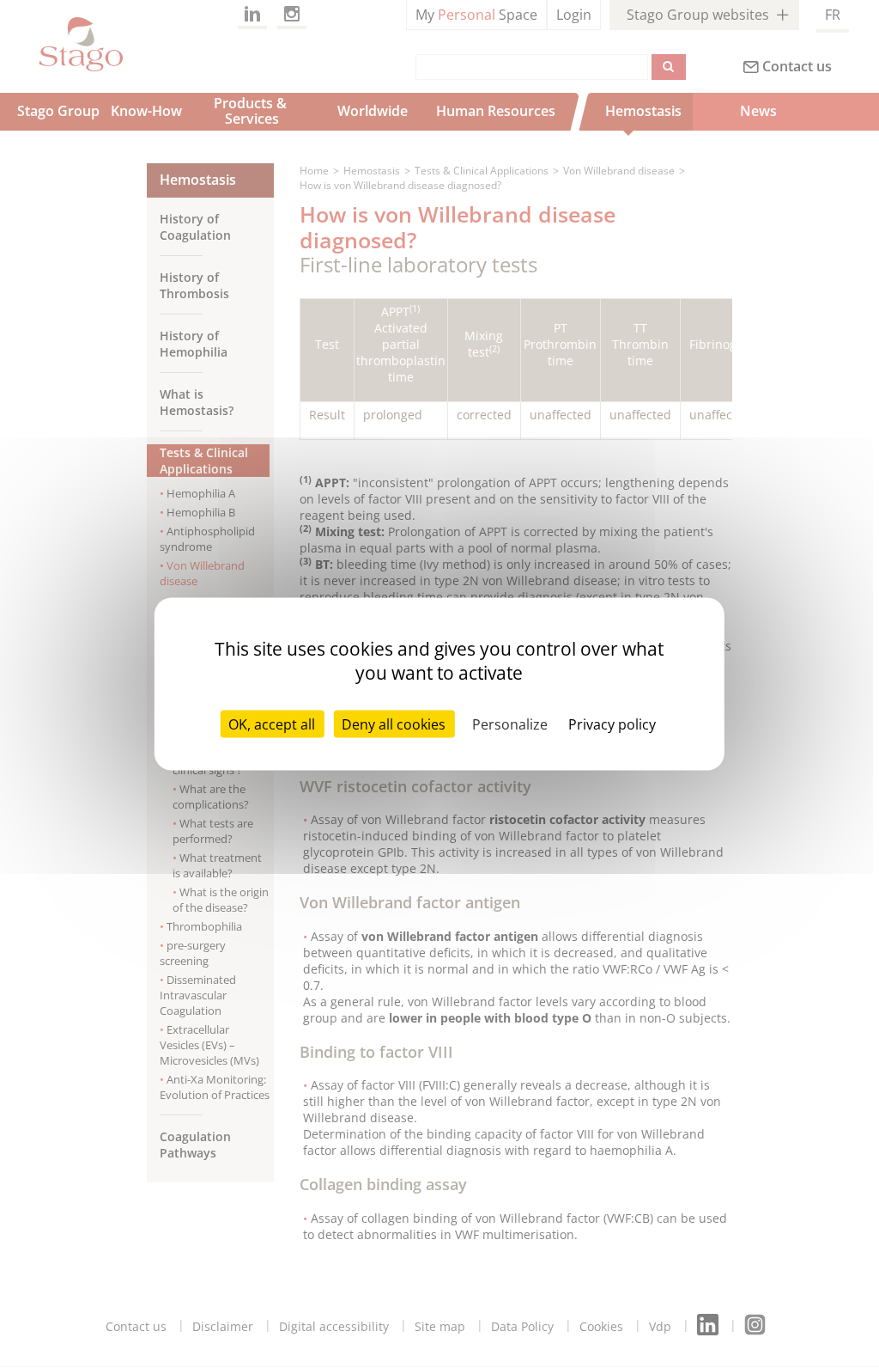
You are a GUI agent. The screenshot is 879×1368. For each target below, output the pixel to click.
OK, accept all (271, 724)
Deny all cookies (394, 724)
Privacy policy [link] (612, 724)
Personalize (510, 724)
